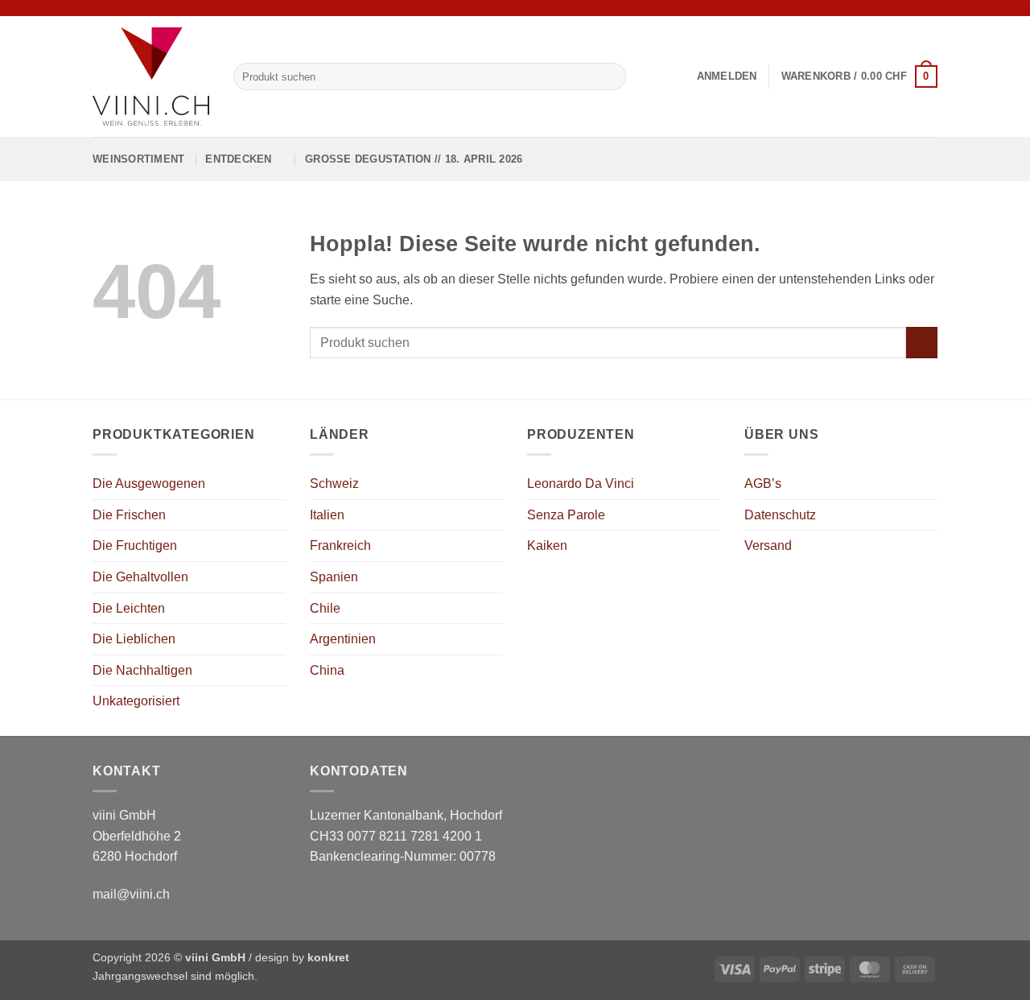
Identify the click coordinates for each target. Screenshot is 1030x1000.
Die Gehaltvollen (140, 577)
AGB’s (762, 483)
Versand (768, 545)
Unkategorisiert (136, 701)
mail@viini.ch (131, 894)
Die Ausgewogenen (149, 483)
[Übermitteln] (610, 76)
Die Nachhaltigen (142, 670)
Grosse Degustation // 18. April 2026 (413, 159)
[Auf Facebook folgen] (899, 8)
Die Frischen (129, 515)
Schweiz (334, 483)
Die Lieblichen (134, 639)
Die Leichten (129, 608)
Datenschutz (780, 515)
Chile (325, 608)
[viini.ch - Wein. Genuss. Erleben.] (151, 76)
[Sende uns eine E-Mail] (929, 8)
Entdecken (238, 159)
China (327, 670)
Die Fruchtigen (135, 545)
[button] (727, 76)
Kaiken (547, 545)
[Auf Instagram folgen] (914, 8)
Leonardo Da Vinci (580, 483)
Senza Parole (566, 515)
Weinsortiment (138, 159)
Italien (327, 515)
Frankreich (340, 545)
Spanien (334, 577)
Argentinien (343, 639)
